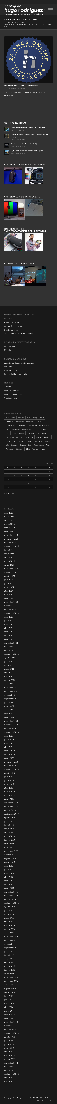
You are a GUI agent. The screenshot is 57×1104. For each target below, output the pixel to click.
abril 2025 (8, 557)
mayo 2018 (9, 828)
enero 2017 (9, 888)
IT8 (22, 437)
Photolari (8, 350)
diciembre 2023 (11, 602)
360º (7, 417)
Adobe (13, 417)
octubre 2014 (10, 984)
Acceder (7, 386)
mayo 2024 (9, 587)
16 (49, 479)
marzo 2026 (9, 523)
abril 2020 (8, 746)
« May (6, 493)
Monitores (47, 437)
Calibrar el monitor (12, 322)
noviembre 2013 (11, 1025)
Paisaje (30, 441)
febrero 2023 (9, 635)
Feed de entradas (11, 390)
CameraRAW (30, 421)
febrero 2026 (9, 527)
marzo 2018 (9, 836)
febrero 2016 (9, 929)
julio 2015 (8, 951)
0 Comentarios (20, 88)
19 (21, 483)
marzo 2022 (9, 676)
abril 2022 (8, 672)
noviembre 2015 (11, 940)
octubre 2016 (10, 899)
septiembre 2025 (11, 546)
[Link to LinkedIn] (42, 1100)
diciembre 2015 (11, 936)
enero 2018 (9, 843)
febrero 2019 (9, 795)
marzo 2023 (9, 631)
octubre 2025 (10, 542)
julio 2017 (8, 865)
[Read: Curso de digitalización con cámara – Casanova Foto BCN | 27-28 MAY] (6, 136)
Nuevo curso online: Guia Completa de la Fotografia (28, 127)
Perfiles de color (11, 329)
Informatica (42, 433)
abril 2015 (8, 962)
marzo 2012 (9, 1081)
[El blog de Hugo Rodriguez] (23, 9)
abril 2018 (8, 832)
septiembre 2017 (11, 858)
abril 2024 (8, 590)
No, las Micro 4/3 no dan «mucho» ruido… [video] (27, 151)
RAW (7, 445)
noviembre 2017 (11, 851)
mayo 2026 (9, 516)
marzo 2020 (9, 750)
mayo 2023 (9, 624)
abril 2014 (8, 1007)
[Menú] (49, 9)
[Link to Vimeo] (46, 1100)
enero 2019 (9, 798)
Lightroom (29, 437)
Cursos (35, 429)
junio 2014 (9, 999)
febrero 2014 (9, 1014)
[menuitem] (42, 9)
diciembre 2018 (11, 802)
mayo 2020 (9, 743)
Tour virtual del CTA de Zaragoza (18, 333)
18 (14, 483)
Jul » (12, 493)
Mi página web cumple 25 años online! (21, 85)
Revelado (14, 445)
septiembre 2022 (11, 654)
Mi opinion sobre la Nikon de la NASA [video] (26, 144)
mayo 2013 (9, 1047)
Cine (7, 429)
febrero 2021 (9, 713)
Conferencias (26, 429)
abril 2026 (8, 520)
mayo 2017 (9, 873)
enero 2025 (9, 564)
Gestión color (31, 433)
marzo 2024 (9, 594)
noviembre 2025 (11, 538)
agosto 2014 (9, 992)
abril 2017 (8, 877)
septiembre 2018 (11, 813)
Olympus (22, 441)
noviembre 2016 (11, 895)
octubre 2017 (10, 854)
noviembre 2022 (11, 646)
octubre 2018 (10, 810)
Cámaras (43, 429)
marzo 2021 (9, 709)
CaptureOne (21, 425)
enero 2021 (9, 717)
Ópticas (42, 449)
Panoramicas (38, 441)
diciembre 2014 (11, 977)
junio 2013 (9, 1044)
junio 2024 (9, 583)
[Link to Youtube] (38, 1100)
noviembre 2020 (11, 724)
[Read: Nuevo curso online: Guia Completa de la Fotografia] (6, 129)
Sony (30, 445)
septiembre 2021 (11, 698)
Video (48, 445)
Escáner (14, 433)
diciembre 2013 (11, 1021)
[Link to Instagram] (51, 1100)
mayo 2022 (9, 668)
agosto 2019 (9, 772)
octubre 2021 (10, 694)
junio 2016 (9, 914)
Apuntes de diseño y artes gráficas (19, 362)
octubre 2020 (10, 728)
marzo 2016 (9, 925)
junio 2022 (9, 665)
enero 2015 (9, 973)
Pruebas (47, 441)
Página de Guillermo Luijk (15, 373)
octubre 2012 (10, 1070)
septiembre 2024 (11, 572)
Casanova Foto (44, 425)
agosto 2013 (9, 1036)
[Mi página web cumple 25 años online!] (28, 59)
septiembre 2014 (11, 988)
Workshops (19, 449)
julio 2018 (8, 821)
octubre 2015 (10, 943)
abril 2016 (8, 921)
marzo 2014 (9, 1010)
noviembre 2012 (11, 1066)
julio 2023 (8, 616)
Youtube (35, 449)
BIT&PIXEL (10, 421)
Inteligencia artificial (12, 437)
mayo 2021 (9, 706)
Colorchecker (15, 429)
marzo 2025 (9, 561)
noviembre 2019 (11, 761)
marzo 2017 (9, 880)
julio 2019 (8, 776)
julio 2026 (8, 512)
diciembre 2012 (11, 1062)
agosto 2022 (9, 657)
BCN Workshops (32, 417)
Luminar (38, 437)
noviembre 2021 (11, 691)
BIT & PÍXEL (10, 318)
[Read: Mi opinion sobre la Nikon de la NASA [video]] (6, 145)
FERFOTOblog (10, 370)
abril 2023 (8, 628)
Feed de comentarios (13, 394)
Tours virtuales (39, 445)
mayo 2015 (9, 958)
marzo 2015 (9, 966)
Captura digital (10, 425)
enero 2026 (9, 531)
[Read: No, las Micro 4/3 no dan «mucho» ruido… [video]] (6, 152)
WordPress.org (10, 397)
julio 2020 (8, 735)
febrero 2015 (9, 969)
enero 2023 (9, 639)
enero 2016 (9, 932)
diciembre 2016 (11, 891)
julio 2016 (8, 910)
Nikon (14, 441)
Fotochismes (9, 346)
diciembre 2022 (11, 642)
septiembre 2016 (11, 903)
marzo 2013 (9, 1055)
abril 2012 (8, 1077)
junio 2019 (9, 780)
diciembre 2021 (11, 687)
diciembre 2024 (11, 568)
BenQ (42, 417)
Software (23, 445)
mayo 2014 (9, 1003)
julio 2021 (8, 702)
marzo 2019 (9, 791)
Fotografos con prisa (13, 326)
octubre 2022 (10, 650)
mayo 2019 (9, 784)
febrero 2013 (9, 1059)
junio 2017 (9, 869)
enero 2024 (9, 598)
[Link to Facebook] (34, 1100)
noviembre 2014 (11, 981)
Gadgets (21, 433)
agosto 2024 (9, 576)
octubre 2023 (10, 609)
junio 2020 (9, 739)
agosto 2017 (9, 862)
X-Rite (28, 449)
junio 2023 (9, 620)
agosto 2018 (9, 817)
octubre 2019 (10, 765)
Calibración (20, 421)
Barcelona (21, 417)
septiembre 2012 (11, 1073)
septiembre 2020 (11, 732)
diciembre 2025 (11, 535)
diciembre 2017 (11, 847)
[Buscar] (42, 9)
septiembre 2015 (11, 947)
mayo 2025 (9, 553)
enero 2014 (9, 1018)
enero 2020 (9, 758)
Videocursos (9, 449)
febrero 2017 (9, 884)
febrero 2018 (9, 839)
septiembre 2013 (11, 1033)
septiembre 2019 (11, 769)
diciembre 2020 (11, 720)
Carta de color (32, 425)
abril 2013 (8, 1051)
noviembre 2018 (11, 806)
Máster (8, 441)
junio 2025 (9, 549)
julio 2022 (8, 661)
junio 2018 (9, 824)
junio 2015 (9, 955)
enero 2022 (9, 683)
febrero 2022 (9, 680)
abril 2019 (8, 787)
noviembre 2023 (11, 605)
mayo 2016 (9, 917)
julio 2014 (8, 995)
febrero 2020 (9, 754)
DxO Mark (9, 366)
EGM (7, 433)
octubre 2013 (10, 1029)
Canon (39, 421)
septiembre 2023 (11, 613)
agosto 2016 (9, 906)
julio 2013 (8, 1040)
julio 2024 (8, 579)
